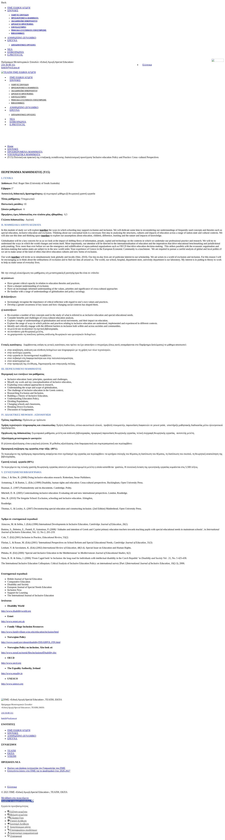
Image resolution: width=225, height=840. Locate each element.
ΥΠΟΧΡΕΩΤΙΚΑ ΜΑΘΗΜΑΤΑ (23, 154)
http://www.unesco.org (12, 684)
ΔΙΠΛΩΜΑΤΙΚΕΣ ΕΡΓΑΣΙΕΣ (23, 45)
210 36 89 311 (8, 64)
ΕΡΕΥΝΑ (12, 40)
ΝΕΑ (10, 49)
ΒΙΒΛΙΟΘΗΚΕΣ (17, 33)
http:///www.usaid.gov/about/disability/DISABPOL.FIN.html (30, 642)
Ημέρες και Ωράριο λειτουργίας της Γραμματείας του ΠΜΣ (36, 768)
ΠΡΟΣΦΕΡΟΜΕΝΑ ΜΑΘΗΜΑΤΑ (24, 18)
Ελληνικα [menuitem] (147, 64)
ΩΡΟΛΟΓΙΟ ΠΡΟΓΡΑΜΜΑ (22, 24)
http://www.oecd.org (11, 663)
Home (10, 146)
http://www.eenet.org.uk (13, 621)
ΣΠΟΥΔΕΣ (12, 10)
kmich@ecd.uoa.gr (10, 67)
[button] (17, 801)
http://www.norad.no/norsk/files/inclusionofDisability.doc (28, 652)
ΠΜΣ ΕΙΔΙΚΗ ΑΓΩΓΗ (18, 7)
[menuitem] (146, 64)
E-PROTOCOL (15, 55)
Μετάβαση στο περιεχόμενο (15, 798)
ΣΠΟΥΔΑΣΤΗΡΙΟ (18, 27)
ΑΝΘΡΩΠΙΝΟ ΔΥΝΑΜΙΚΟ (21, 37)
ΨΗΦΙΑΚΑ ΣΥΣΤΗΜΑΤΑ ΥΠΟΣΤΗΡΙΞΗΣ (28, 30)
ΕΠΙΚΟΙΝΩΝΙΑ (15, 52)
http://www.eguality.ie (11, 673)
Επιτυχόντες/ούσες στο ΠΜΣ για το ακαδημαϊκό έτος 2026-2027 (38, 771)
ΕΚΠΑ (10, 753)
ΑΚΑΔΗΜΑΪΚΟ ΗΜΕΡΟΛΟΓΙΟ (24, 21)
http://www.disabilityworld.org (16, 611)
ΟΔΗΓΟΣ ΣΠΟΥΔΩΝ (20, 15)
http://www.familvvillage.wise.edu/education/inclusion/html (30, 632)
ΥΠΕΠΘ (11, 756)
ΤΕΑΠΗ (11, 750)
